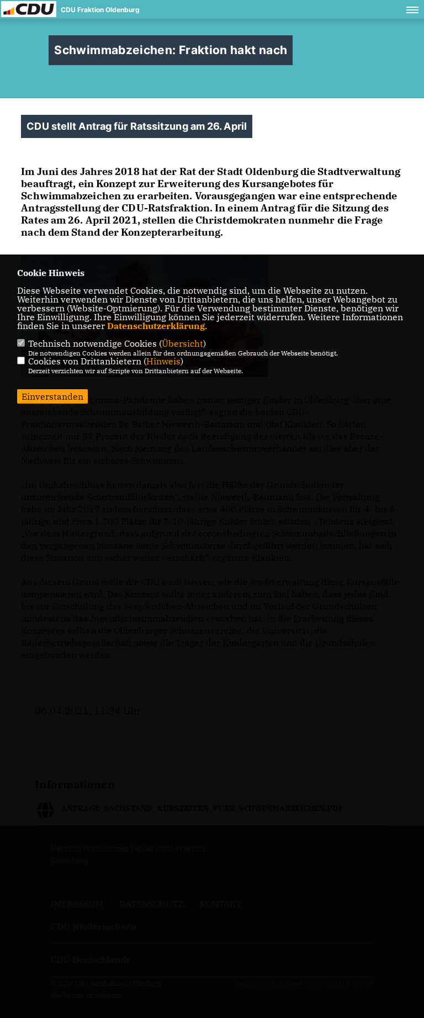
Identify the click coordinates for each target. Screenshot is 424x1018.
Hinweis (163, 361)
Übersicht (182, 343)
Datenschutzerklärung (156, 325)
